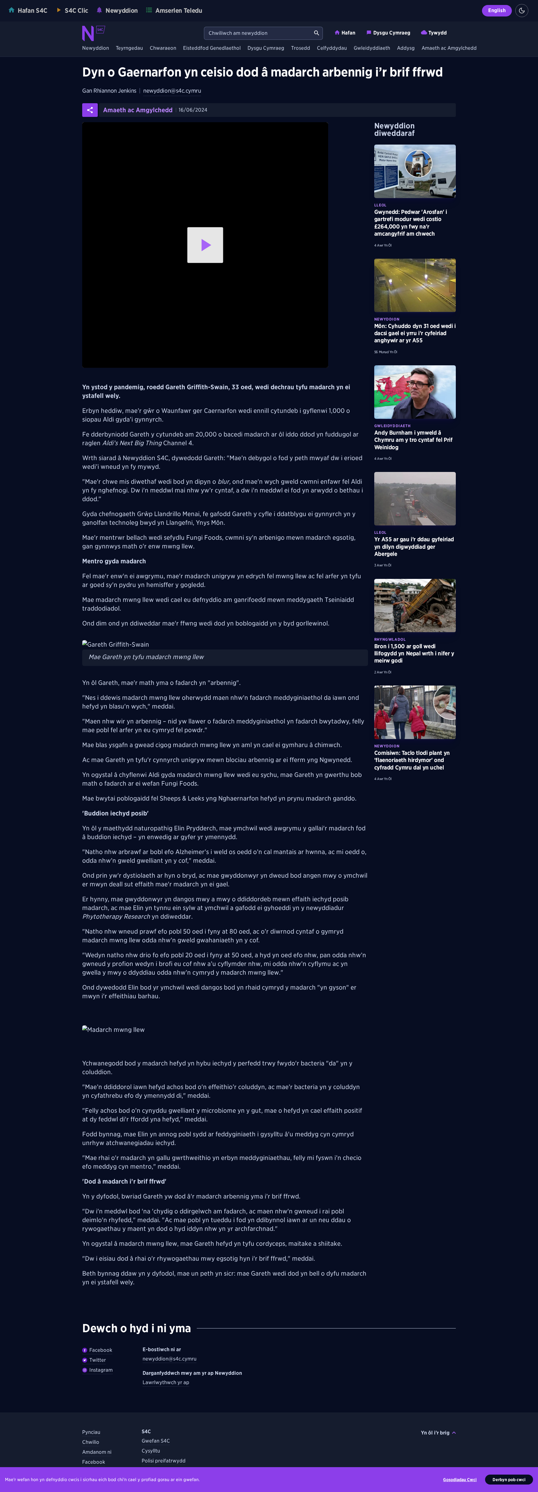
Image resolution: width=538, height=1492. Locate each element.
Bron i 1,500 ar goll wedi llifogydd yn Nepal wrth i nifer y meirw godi (414, 653)
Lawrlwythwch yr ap (166, 1382)
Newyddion (95, 48)
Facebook (100, 1350)
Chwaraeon (163, 48)
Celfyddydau (332, 48)
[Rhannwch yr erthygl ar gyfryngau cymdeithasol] (90, 110)
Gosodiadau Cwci (460, 1479)
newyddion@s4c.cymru (172, 90)
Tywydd (437, 33)
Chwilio (90, 1442)
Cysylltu (151, 1451)
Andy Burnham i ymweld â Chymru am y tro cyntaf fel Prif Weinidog (413, 439)
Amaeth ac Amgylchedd (449, 48)
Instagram (101, 1370)
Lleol (380, 205)
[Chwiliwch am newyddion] (317, 33)
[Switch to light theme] (522, 10)
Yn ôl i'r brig (435, 1433)
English (497, 10)
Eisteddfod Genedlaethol (212, 48)
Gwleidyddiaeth (372, 48)
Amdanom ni (96, 1452)
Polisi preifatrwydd (164, 1461)
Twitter (97, 1360)
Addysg (406, 48)
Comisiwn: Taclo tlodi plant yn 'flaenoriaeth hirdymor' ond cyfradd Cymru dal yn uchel (412, 760)
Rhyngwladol (390, 639)
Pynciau (91, 1432)
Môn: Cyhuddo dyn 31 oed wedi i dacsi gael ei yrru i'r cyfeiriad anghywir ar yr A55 (415, 333)
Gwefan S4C (156, 1441)
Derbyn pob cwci (509, 1479)
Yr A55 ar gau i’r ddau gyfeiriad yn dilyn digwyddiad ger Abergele (414, 546)
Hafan (348, 33)
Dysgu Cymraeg (391, 33)
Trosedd (300, 48)
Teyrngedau (129, 48)
